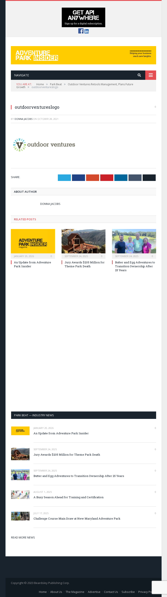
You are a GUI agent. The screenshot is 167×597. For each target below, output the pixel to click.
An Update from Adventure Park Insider (61, 433)
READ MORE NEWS (23, 537)
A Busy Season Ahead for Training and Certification (68, 497)
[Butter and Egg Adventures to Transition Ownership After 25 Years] (134, 243)
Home (43, 592)
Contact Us (111, 592)
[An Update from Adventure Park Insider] (33, 243)
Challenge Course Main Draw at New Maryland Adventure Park (76, 518)
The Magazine (75, 592)
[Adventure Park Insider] (83, 54)
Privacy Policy (147, 592)
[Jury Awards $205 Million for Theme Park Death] (84, 243)
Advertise (94, 592)
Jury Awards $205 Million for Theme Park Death (85, 264)
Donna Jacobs (23, 118)
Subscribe (128, 592)
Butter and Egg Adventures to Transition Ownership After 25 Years (135, 266)
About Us (56, 592)
